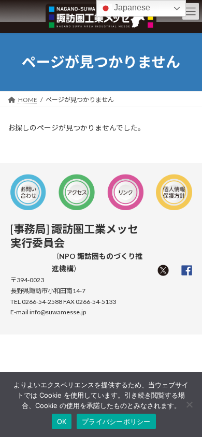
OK (62, 421)
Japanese (131, 7)
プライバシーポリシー (116, 421)
